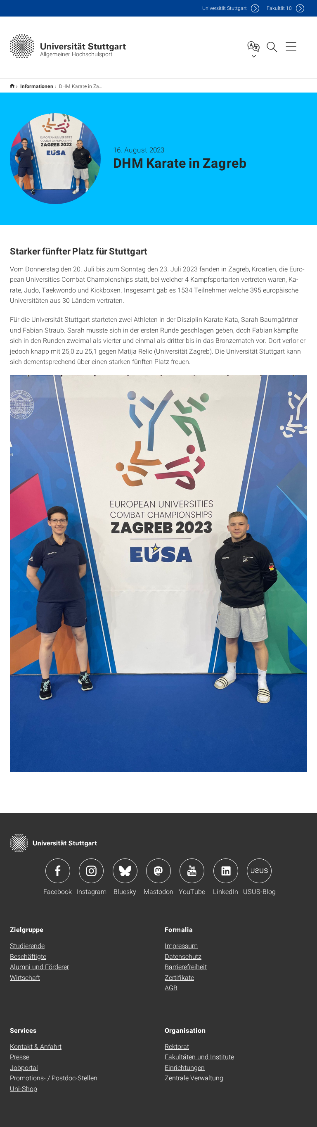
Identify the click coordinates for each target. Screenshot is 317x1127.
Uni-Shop (23, 1088)
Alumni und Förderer (39, 966)
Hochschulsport (12, 86)
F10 (279, 8)
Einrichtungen (185, 1067)
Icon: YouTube (192, 870)
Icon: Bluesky (125, 870)
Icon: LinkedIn (225, 870)
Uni (224, 8)
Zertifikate (179, 977)
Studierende (27, 945)
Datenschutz (183, 956)
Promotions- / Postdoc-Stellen (53, 1077)
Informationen (36, 86)
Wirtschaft (25, 977)
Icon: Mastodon (158, 870)
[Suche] (271, 46)
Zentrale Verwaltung (194, 1077)
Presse (19, 1056)
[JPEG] (158, 573)
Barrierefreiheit (186, 966)
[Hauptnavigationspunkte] (291, 46)
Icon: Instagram (91, 870)
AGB (171, 987)
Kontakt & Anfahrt (36, 1046)
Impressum (181, 945)
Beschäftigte (28, 956)
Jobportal (24, 1067)
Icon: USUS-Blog (259, 870)
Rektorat (177, 1046)
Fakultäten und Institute (199, 1056)
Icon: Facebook (57, 870)
